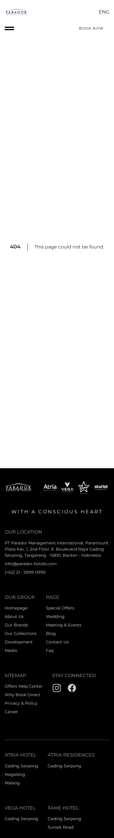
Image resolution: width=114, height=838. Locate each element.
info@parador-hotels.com (31, 563)
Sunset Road (60, 827)
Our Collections (21, 633)
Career (11, 711)
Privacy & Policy (21, 703)
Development (19, 642)
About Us (14, 616)
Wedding (55, 616)
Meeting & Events (64, 625)
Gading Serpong (21, 766)
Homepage (16, 608)
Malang (12, 783)
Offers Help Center (24, 686)
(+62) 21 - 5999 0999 (25, 572)
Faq (49, 650)
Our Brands (16, 625)
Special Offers (60, 608)
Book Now (91, 28)
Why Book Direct (22, 694)
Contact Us (57, 642)
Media (11, 650)
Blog (51, 633)
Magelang (15, 774)
